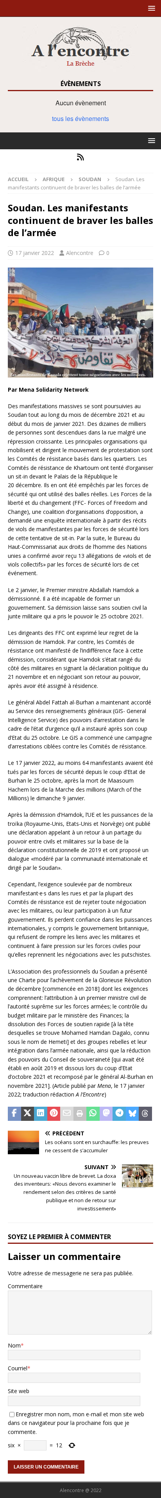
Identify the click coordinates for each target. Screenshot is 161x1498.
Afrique (53, 179)
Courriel (17, 1368)
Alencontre (79, 253)
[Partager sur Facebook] (14, 1114)
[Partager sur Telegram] (119, 1114)
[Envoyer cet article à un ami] (66, 1114)
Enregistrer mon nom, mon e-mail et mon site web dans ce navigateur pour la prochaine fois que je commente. (76, 1423)
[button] (150, 8)
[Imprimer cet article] (80, 1114)
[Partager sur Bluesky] (132, 1114)
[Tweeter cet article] (27, 1114)
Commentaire (25, 1286)
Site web (18, 1391)
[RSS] (81, 157)
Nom (14, 1345)
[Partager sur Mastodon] (106, 1114)
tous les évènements (80, 118)
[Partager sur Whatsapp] (93, 1114)
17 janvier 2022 (34, 253)
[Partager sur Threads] (145, 1114)
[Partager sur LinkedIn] (40, 1114)
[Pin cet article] (54, 1114)
